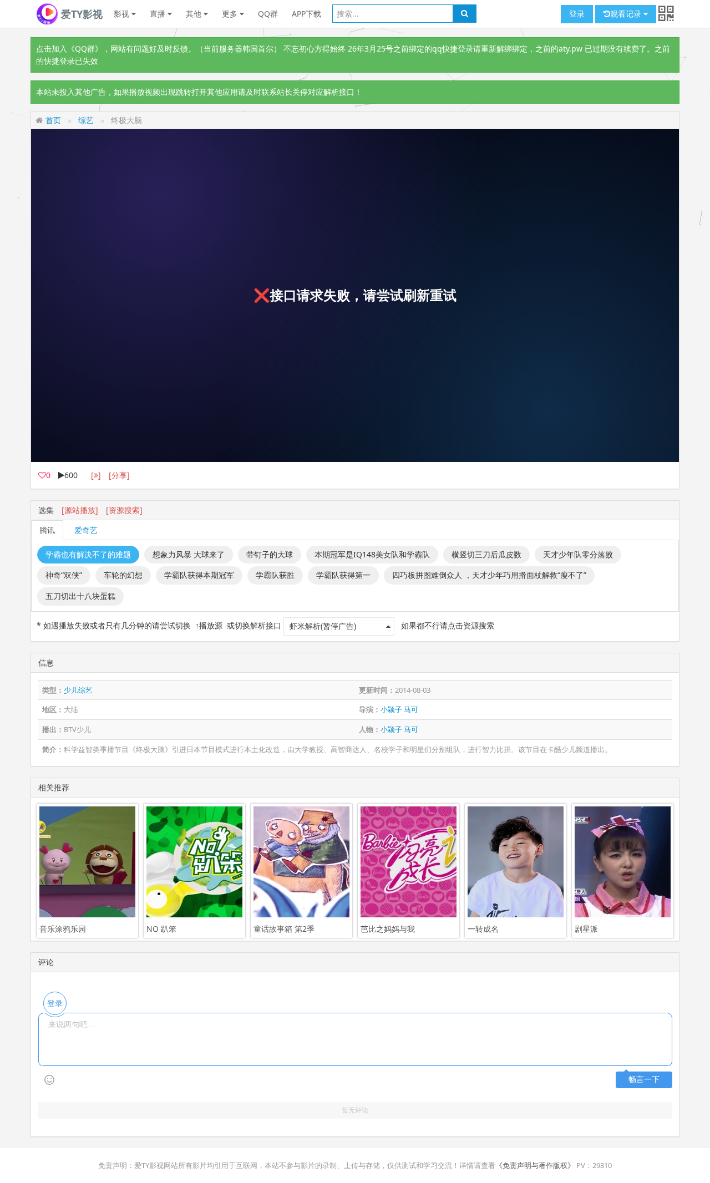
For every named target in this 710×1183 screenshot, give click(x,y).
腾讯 (47, 530)
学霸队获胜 (275, 575)
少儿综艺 (78, 690)
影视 (122, 13)
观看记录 (626, 13)
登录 (577, 13)
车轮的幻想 (123, 575)
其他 (195, 13)
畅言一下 (644, 1079)
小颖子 (391, 709)
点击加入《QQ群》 (69, 48)
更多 (231, 13)
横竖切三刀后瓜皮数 (486, 554)
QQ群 (268, 13)
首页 (53, 120)
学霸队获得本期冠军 (199, 575)
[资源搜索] (124, 510)
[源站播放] (80, 510)
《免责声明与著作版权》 (535, 1165)
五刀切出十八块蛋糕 (80, 596)
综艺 (86, 120)
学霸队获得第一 (343, 575)
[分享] (119, 475)
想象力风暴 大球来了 (189, 554)
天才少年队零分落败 (578, 554)
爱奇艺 (86, 530)
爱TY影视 (80, 14)
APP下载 (306, 13)
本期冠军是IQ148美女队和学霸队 (372, 554)
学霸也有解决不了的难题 (88, 554)
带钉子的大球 (269, 554)
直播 (159, 13)
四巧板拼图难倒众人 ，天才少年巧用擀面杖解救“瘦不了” (489, 575)
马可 (411, 709)
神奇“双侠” (63, 575)
